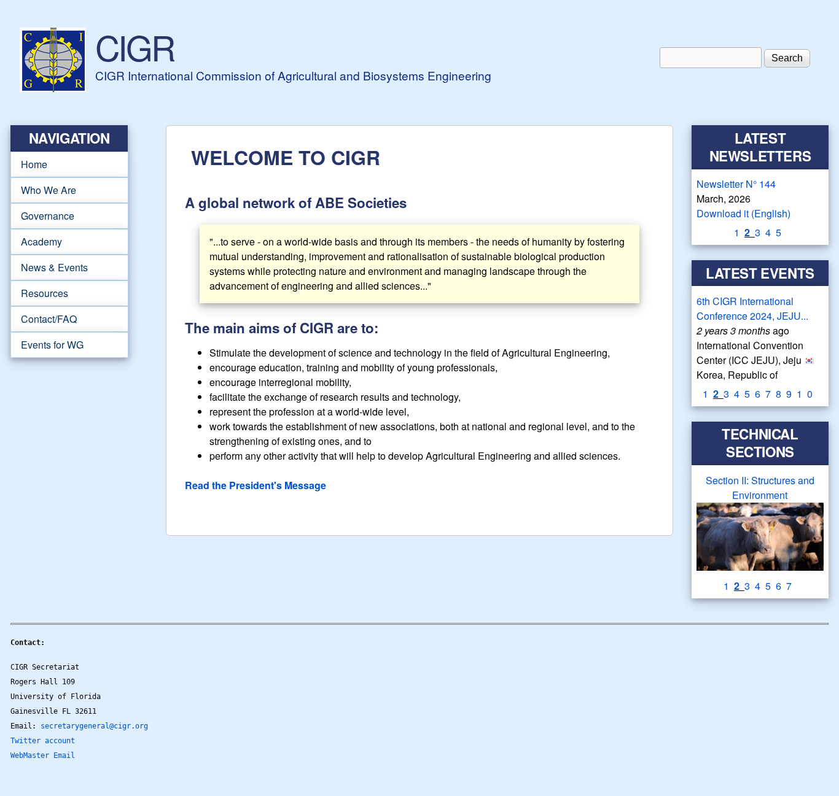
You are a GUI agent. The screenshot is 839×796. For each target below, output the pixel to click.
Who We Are (43, 190)
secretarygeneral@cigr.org (94, 726)
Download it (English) (743, 213)
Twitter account (42, 740)
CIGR (134, 46)
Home (34, 164)
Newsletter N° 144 (736, 184)
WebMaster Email (42, 755)
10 (807, 394)
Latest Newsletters (760, 147)
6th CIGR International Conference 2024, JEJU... (752, 308)
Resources (39, 293)
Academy (36, 241)
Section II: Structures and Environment (760, 487)
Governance (42, 216)
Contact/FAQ (43, 319)
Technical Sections (760, 443)
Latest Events (760, 273)
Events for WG (52, 345)
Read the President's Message (255, 485)
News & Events (49, 267)
